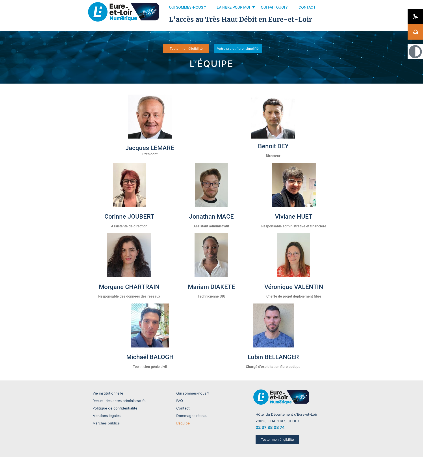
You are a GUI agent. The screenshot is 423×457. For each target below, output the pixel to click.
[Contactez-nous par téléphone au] (415, 16)
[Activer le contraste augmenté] (415, 51)
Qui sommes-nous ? (187, 7)
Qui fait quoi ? (274, 7)
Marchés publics (106, 423)
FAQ (179, 401)
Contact (307, 7)
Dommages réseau (191, 415)
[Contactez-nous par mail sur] (415, 32)
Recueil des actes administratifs (119, 401)
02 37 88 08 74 (270, 427)
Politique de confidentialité (115, 408)
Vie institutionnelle (108, 393)
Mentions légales (107, 415)
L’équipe (183, 423)
